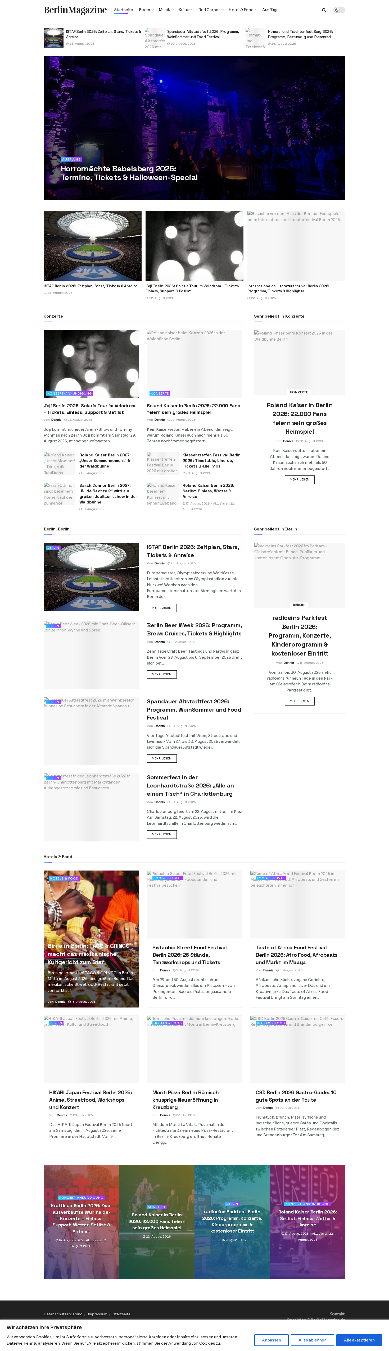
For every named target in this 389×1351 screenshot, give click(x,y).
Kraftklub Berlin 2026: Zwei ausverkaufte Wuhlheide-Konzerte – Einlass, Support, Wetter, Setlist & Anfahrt (81, 1218)
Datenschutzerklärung (63, 1314)
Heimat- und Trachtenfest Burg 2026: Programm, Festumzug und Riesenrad (296, 34)
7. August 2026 (187, 970)
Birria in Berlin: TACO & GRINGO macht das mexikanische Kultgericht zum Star (88, 954)
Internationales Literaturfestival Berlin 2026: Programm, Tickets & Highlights (187, 288)
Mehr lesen (302, 479)
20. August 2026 (179, 43)
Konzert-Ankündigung (70, 393)
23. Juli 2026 (185, 1115)
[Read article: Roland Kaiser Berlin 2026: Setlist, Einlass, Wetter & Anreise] (163, 494)
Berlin (144, 9)
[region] (194, 1335)
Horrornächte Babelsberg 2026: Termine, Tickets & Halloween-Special (129, 172)
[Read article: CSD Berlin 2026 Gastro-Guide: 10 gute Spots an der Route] (297, 1049)
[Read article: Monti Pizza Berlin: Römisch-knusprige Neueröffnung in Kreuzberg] (194, 1049)
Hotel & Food (241, 9)
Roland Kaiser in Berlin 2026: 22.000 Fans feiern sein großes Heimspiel (156, 1221)
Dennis (74, 188)
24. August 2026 (279, 43)
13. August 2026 (83, 1002)
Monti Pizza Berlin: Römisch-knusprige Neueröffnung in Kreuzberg (186, 1100)
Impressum (97, 1314)
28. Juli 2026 (82, 1115)
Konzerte (160, 393)
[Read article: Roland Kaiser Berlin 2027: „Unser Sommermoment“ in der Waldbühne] (59, 463)
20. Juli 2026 (289, 1108)
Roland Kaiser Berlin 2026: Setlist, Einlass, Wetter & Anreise (208, 491)
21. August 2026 (94, 473)
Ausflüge (270, 9)
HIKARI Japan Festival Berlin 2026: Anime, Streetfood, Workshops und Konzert (90, 1100)
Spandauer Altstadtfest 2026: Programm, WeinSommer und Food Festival (199, 34)
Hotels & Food (64, 878)
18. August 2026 (94, 509)
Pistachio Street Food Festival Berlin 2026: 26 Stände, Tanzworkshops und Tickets (189, 955)
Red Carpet (209, 9)
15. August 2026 (311, 663)
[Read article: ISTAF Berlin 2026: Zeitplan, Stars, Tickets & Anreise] (50, 38)
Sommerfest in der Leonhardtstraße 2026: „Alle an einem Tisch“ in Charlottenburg (190, 785)
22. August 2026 (79, 420)
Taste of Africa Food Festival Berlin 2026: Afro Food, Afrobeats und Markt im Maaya (296, 955)
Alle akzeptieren (359, 1340)
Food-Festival (168, 878)
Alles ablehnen (312, 1340)
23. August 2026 (78, 43)
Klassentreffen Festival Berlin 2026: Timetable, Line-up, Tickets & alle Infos (212, 460)
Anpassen (271, 1340)
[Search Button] (324, 10)
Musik (164, 9)
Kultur (184, 9)
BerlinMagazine (75, 10)
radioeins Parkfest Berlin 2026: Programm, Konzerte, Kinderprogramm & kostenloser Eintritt (299, 635)
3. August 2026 (291, 970)
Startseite (123, 9)
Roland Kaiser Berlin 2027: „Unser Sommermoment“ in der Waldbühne (105, 460)
